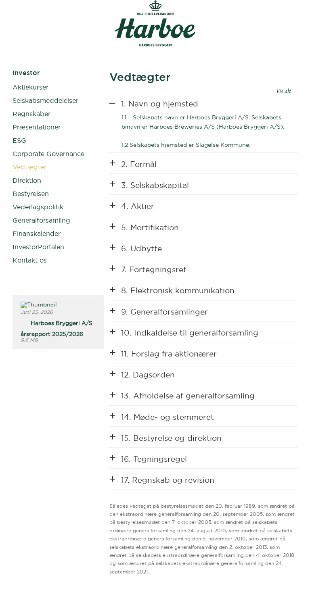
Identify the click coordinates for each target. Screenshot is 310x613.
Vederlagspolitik (38, 207)
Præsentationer (37, 127)
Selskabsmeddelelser (45, 100)
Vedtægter (29, 167)
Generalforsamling (41, 220)
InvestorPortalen (38, 246)
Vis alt (283, 91)
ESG (19, 140)
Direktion (27, 180)
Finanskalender (37, 233)
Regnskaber (31, 113)
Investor (26, 72)
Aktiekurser (30, 87)
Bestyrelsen (31, 193)
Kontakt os (30, 260)
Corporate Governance (48, 153)
